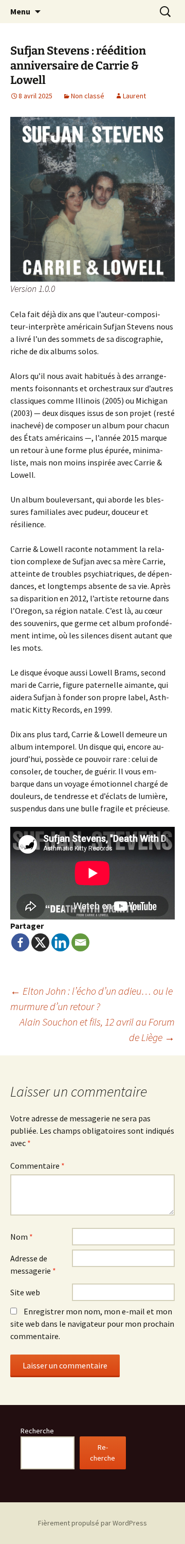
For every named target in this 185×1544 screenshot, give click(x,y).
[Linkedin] (60, 942)
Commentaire (37, 1165)
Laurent (134, 95)
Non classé (87, 95)
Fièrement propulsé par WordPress (92, 1523)
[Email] (80, 942)
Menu (20, 11)
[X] (40, 942)
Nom (21, 1236)
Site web (25, 1292)
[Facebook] (20, 942)
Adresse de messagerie (33, 1264)
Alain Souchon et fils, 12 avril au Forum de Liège (97, 1029)
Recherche (37, 1430)
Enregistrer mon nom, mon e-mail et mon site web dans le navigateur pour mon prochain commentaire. (92, 1323)
